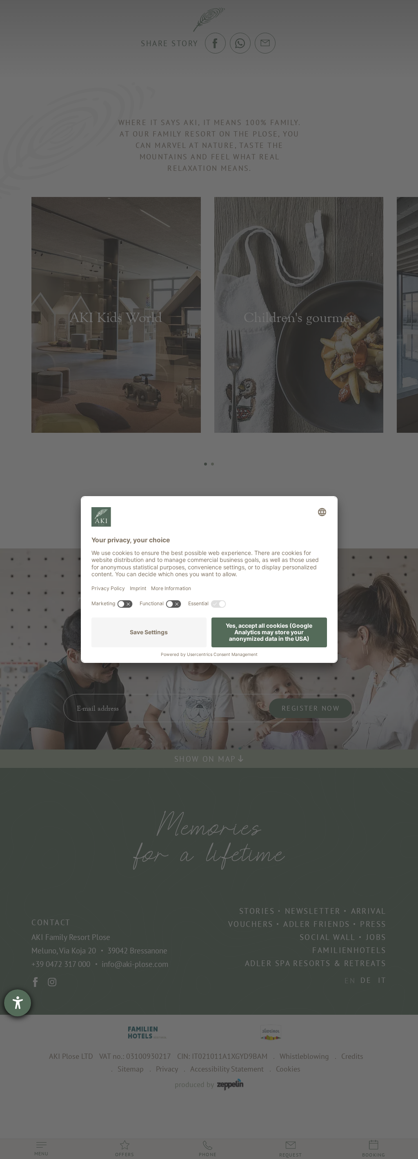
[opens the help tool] (17, 1002)
